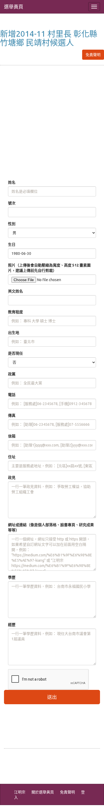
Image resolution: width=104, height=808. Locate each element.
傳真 (11, 415)
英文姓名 (15, 291)
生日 (11, 244)
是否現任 (15, 353)
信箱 (11, 436)
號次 (11, 203)
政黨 (11, 374)
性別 (11, 224)
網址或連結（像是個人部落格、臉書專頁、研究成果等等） (51, 527)
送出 (52, 697)
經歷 (11, 624)
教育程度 (15, 312)
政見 (11, 477)
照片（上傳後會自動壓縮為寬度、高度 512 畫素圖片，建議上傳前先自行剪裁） (49, 268)
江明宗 (19, 792)
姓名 (11, 182)
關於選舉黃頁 (42, 792)
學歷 (11, 577)
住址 (11, 457)
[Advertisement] (52, 122)
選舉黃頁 (13, 6)
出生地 (13, 332)
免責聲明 (93, 55)
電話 (11, 395)
